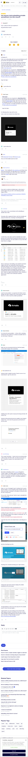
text (17, 728)
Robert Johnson (6, 167)
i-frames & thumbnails (6, 709)
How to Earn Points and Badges (14, 668)
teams (16, 726)
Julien (4, 154)
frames (17, 723)
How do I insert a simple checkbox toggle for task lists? (14, 652)
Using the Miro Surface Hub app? (8, 702)
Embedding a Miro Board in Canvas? (9, 713)
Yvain (4, 55)
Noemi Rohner (6, 330)
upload (2, 75)
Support (20, 726)
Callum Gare (5, 486)
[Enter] (2, 6)
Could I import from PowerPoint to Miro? (10, 657)
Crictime (16, 472)
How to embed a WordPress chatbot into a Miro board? (14, 690)
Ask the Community (6, 9)
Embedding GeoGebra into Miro (8, 699)
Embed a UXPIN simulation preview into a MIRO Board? (14, 680)
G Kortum (5, 208)
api (21, 723)
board (3, 723)
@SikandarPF (6, 156)
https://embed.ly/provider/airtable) (8, 616)
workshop (8, 728)
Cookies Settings (14, 747)
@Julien (2, 170)
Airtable (3, 31)
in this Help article (7, 68)
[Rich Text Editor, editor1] (14, 636)
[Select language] (19, 2)
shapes (3, 728)
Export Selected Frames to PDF (8, 661)
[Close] (25, 740)
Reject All (14, 751)
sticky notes (10, 726)
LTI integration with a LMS (7, 687)
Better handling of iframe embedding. (10, 684)
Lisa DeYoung (6, 454)
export (3, 731)
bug (6, 723)
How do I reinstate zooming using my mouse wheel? (13, 654)
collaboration (12, 723)
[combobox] (14, 6)
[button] (1, 2)
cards (13, 728)
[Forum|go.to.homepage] (9, 2)
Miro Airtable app (16, 170)
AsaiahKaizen (6, 469)
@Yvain (10, 156)
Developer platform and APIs (7, 688)
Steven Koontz (6, 290)
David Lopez (5, 94)
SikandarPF (5, 23)
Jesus (4, 345)
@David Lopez (17, 156)
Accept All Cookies (14, 754)
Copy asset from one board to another (10, 659)
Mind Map (22, 728)
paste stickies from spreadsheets (9, 76)
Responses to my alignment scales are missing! (12, 706)
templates (4, 726)
